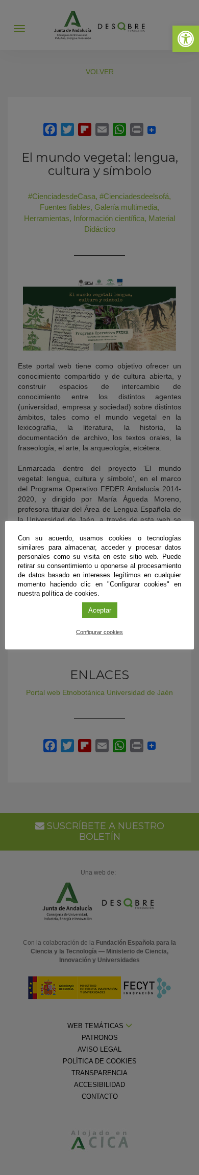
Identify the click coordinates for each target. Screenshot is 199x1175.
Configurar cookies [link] (99, 632)
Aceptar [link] (99, 610)
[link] (185, 39)
